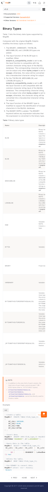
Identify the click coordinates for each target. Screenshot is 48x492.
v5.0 (18, 14)
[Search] (29, 3)
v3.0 (22, 20)
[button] (44, 9)
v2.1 (26, 20)
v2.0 (30, 20)
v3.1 (18, 20)
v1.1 (34, 20)
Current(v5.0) (25, 17)
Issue (44, 415)
